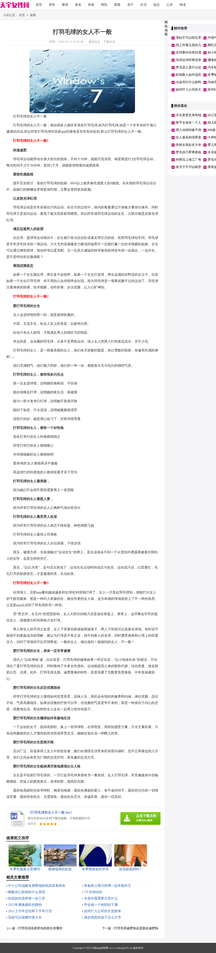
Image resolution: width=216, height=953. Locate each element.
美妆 (78, 4)
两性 (104, 4)
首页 (39, 4)
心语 (169, 4)
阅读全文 (94, 41)
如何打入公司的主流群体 (102, 911)
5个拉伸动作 (93, 892)
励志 (156, 4)
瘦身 (65, 4)
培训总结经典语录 (188, 60)
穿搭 (52, 4)
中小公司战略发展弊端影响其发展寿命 (36, 885)
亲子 (130, 4)
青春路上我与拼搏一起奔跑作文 (107, 885)
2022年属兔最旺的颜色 (25, 904)
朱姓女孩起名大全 (188, 144)
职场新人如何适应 (188, 74)
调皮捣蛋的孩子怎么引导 (102, 917)
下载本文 (109, 41)
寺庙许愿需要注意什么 (101, 898)
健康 (33, 15)
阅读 (183, 4)
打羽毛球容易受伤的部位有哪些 (40, 928)
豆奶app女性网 (100, 947)
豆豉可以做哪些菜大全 (25, 917)
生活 (143, 4)
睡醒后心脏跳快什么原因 (26, 892)
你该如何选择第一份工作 (26, 898)
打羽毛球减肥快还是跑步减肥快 (136, 928)
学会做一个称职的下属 (101, 904)
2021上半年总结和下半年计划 (30, 911)
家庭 (117, 4)
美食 (91, 4)
